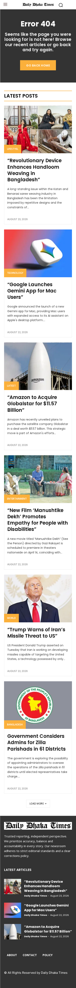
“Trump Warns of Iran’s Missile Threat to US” (36, 632)
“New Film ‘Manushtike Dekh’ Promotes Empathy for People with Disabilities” (37, 520)
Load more (37, 803)
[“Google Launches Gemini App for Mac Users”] (38, 253)
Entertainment (17, 498)
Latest (11, 385)
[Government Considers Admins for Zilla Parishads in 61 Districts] (38, 705)
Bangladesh (15, 724)
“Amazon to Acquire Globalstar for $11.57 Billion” (32, 403)
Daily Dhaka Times (35, 895)
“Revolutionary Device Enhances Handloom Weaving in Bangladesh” (34, 170)
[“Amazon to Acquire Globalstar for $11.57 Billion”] (38, 366)
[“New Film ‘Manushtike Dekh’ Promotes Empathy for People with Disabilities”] (38, 479)
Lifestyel (12, 149)
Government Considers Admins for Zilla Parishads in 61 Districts (36, 742)
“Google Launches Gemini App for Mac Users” (32, 290)
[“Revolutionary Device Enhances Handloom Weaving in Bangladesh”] (38, 129)
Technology (15, 273)
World (11, 618)
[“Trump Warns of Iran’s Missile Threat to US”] (38, 598)
